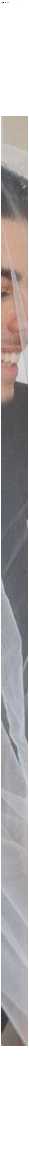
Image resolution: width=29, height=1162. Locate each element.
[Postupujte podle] (13, 145)
